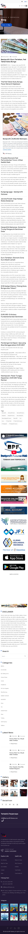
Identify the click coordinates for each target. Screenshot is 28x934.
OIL (1, 707)
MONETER (3, 699)
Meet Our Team (4, 863)
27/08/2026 (14, 736)
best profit (4, 413)
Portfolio (17, 866)
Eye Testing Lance (5, 673)
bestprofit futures (11, 415)
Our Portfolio (4, 866)
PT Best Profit (8, 421)
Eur (20, 418)
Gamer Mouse (4, 677)
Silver (2, 714)
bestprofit (3, 415)
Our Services (4, 860)
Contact (2, 870)
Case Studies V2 (18, 873)
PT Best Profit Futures (18, 421)
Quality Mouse (4, 710)
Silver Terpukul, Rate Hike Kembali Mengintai (16, 767)
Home (3, 25)
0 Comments (22, 736)
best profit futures (20, 413)
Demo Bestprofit (20, 415)
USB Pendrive (4, 721)
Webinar (3, 725)
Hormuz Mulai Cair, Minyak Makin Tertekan (16, 739)
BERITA (2, 666)
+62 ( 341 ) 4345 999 (7, 881)
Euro (3, 421)
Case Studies (17, 870)
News (2, 703)
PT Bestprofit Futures (13, 424)
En (25, 1)
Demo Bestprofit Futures (6, 418)
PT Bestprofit (4, 424)
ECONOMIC (3, 670)
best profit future (11, 413)
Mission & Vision (18, 860)
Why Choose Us (18, 863)
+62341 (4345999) (10, 851)
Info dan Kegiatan (5, 688)
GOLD (2, 681)
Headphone (3, 684)
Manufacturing (4, 692)
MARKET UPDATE (5, 696)
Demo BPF (15, 418)
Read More (14, 743)
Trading (2, 718)
